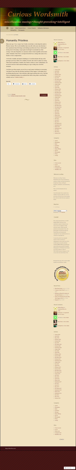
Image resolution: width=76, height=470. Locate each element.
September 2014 (58, 128)
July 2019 (57, 99)
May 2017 (57, 121)
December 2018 (58, 105)
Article (56, 140)
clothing (12, 95)
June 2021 (57, 77)
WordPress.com (58, 169)
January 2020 (57, 90)
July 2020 (57, 86)
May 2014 (57, 131)
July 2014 (57, 130)
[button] (62, 273)
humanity (20, 95)
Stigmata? (57, 300)
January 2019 (57, 103)
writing (56, 155)
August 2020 (57, 84)
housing (16, 95)
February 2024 (58, 74)
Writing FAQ (13, 30)
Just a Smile (66, 52)
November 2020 (58, 79)
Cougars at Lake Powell (60, 290)
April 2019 (57, 100)
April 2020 (57, 87)
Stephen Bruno (61, 42)
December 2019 (58, 92)
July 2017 (57, 118)
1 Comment (43, 95)
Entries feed (57, 166)
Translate (63, 212)
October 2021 (57, 76)
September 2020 (58, 82)
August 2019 (57, 97)
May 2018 (57, 112)
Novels (56, 150)
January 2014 (57, 133)
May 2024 (57, 73)
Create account (58, 163)
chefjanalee (60, 47)
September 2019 (58, 95)
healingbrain (60, 60)
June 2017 (57, 120)
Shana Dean (60, 56)
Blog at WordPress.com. (10, 448)
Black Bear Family (58, 288)
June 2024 (57, 71)
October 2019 (57, 94)
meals (24, 95)
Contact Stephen (32, 28)
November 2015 (58, 123)
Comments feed (58, 167)
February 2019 (58, 102)
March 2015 (57, 126)
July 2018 (57, 110)
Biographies (57, 142)
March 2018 (57, 115)
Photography (21, 30)
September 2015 (58, 125)
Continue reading (19, 77)
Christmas (57, 145)
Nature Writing (58, 148)
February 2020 (58, 89)
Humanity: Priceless (17, 40)
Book (56, 144)
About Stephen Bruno (20, 28)
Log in (56, 164)
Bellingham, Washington (43, 28)
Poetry (56, 153)
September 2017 (58, 117)
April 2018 (57, 113)
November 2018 (58, 107)
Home (12, 28)
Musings (13, 94)
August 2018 (57, 108)
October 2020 (57, 81)
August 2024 (57, 69)
